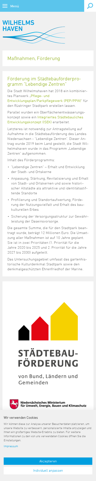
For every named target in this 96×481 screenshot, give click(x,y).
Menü (14, 6)
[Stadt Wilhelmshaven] (33, 32)
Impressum (11, 446)
